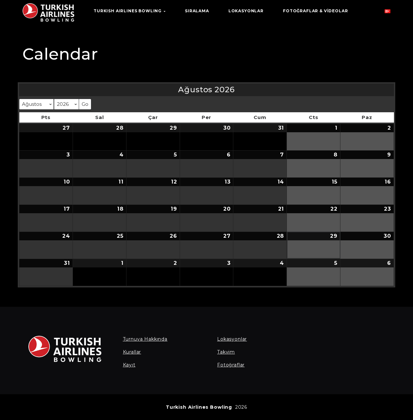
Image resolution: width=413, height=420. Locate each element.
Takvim (226, 352)
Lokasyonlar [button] (246, 10)
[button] (387, 13)
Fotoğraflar (231, 365)
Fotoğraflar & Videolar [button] (315, 10)
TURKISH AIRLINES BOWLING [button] (128, 10)
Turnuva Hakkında (145, 339)
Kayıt (129, 365)
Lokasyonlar (232, 339)
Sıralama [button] (197, 10)
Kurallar (132, 352)
